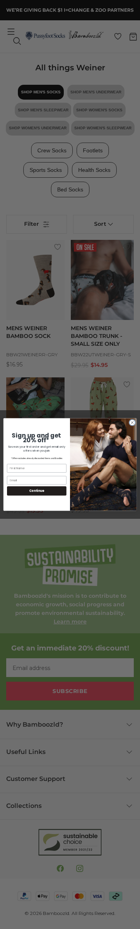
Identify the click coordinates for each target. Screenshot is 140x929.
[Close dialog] (132, 422)
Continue (36, 491)
